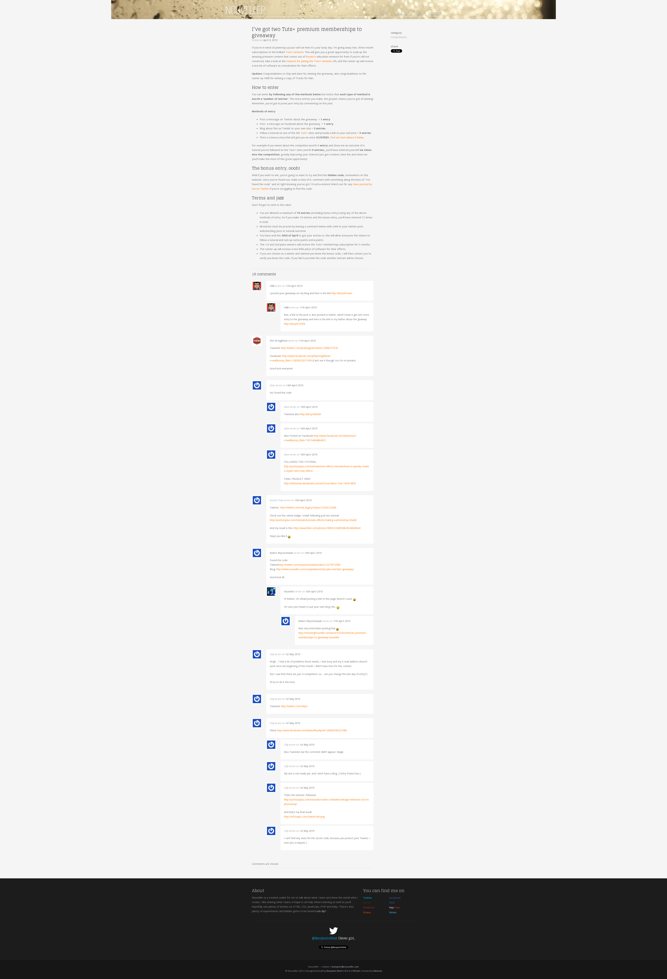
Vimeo (393, 912)
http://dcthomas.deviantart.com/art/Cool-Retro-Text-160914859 (320, 483)
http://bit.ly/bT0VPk (294, 323)
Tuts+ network (294, 52)
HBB (272, 286)
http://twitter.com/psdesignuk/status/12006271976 (309, 348)
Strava (367, 912)
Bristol (356, 970)
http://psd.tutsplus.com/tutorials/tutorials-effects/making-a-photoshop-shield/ (313, 520)
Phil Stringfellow (278, 340)
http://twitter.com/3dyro (294, 706)
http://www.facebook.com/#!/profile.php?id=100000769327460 (312, 730)
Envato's (311, 56)
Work (383, 13)
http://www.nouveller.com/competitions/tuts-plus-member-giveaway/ (315, 569)
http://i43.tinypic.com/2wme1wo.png (304, 816)
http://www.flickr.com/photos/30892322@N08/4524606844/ (327, 528)
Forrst (366, 902)
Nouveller (289, 591)
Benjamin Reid (334, 970)
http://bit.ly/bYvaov (341, 293)
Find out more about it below (347, 137)
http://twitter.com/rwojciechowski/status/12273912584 (309, 564)
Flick (392, 902)
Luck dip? (320, 911)
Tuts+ (304, 133)
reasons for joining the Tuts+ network (309, 61)
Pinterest (368, 907)
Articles (400, 13)
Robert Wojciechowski (281, 553)
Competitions (399, 37)
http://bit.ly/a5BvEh (310, 414)
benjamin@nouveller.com (345, 966)
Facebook (395, 897)
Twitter (367, 897)
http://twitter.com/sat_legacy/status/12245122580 (308, 507)
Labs (418, 13)
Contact (434, 13)
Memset (377, 970)
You (394, 907)
